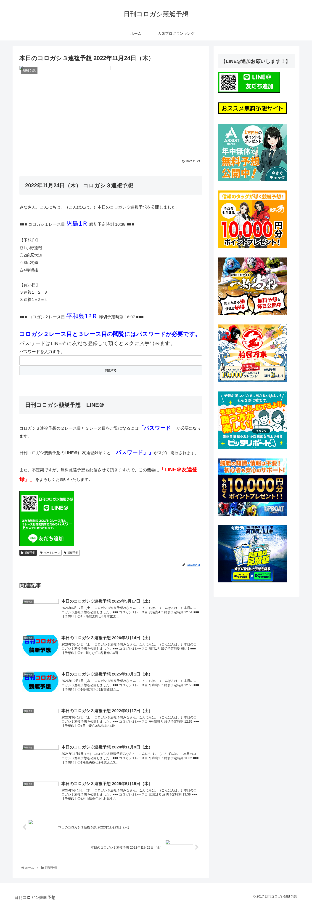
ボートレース (52, 552)
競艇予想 (29, 552)
